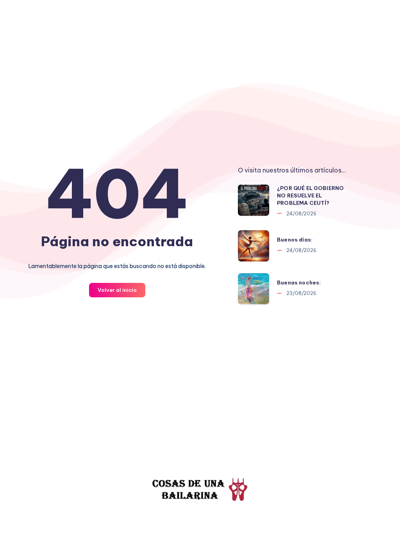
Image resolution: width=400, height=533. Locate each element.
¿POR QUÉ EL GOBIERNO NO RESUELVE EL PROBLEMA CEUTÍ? (310, 195)
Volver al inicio (117, 290)
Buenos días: (294, 239)
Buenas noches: (299, 282)
